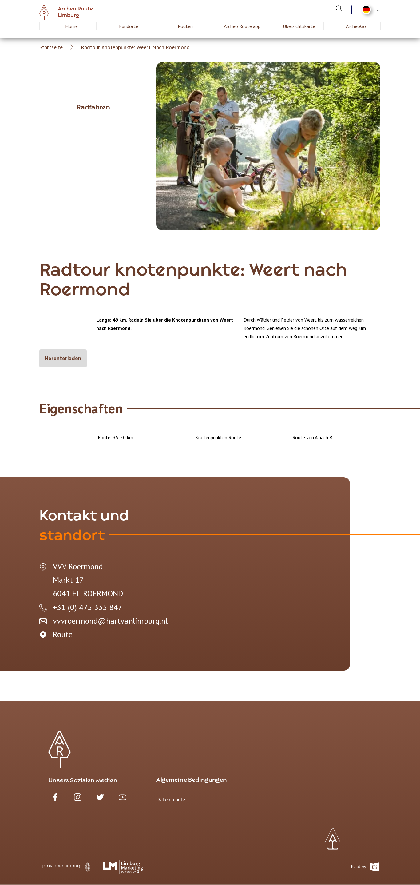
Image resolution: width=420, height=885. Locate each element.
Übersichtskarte (299, 26)
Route (63, 634)
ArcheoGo (356, 26)
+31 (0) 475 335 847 (87, 607)
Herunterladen (63, 358)
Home (71, 26)
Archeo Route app (242, 26)
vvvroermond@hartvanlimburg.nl (110, 621)
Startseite (51, 47)
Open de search (339, 8)
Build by (359, 866)
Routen (185, 26)
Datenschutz (170, 799)
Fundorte (128, 26)
